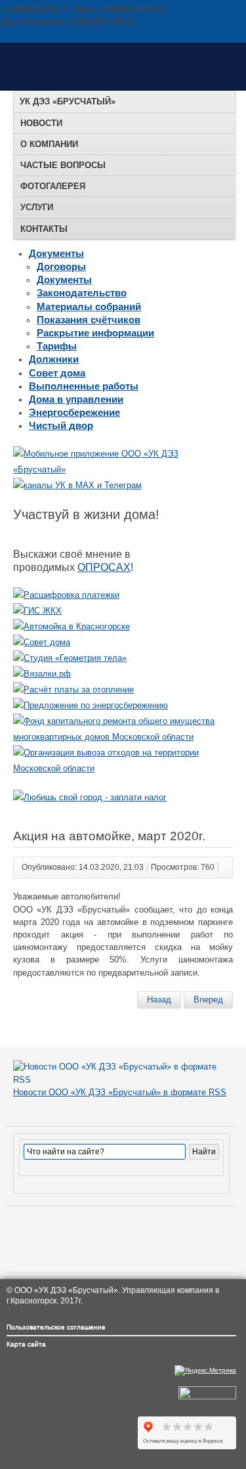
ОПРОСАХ (104, 567)
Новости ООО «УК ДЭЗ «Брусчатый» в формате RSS (119, 1092)
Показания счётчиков (88, 319)
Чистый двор (61, 425)
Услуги (36, 207)
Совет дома (57, 372)
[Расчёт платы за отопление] (73, 689)
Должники (54, 359)
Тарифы (57, 345)
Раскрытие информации (95, 332)
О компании (49, 144)
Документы (56, 253)
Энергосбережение (74, 412)
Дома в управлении (76, 399)
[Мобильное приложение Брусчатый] (123, 469)
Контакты (44, 229)
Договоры (61, 266)
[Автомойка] (71, 626)
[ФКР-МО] (123, 737)
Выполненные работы (83, 386)
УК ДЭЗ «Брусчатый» (67, 101)
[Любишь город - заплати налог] (90, 797)
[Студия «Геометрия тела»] (70, 658)
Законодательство (82, 292)
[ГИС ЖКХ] (37, 611)
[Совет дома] (41, 642)
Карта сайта (26, 1343)
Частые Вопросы (63, 165)
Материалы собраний (89, 306)
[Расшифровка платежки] (66, 595)
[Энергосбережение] (90, 705)
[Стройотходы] (123, 768)
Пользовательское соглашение (56, 1326)
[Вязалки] (42, 674)
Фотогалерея (52, 186)
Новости (41, 123)
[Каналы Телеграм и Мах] (77, 485)
